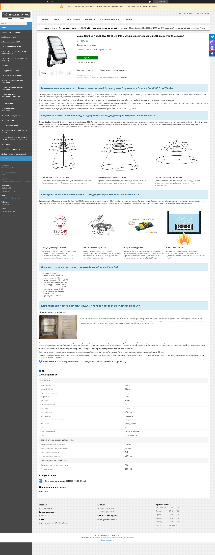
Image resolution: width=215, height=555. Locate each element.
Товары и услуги (50, 28)
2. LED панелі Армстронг (10, 37)
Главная (44, 19)
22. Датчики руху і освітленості (13, 154)
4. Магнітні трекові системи (12, 47)
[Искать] (29, 23)
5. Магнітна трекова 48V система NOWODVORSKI (14, 52)
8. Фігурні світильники (10, 70)
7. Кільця (4, 66)
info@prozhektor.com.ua (10, 198)
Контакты (90, 19)
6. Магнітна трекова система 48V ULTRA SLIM (14, 59)
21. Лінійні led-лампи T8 (10, 149)
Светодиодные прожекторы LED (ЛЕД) (74, 28)
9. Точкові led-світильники (11, 75)
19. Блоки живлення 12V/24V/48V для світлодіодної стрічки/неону (14, 138)
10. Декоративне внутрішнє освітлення (12, 81)
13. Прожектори (7, 104)
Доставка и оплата (109, 19)
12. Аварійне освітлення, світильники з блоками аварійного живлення (11, 96)
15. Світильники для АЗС (10, 115)
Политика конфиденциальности (123, 538)
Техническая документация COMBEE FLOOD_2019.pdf (65, 481)
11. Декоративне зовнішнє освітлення (12, 88)
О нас (57, 19)
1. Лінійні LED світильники (11, 32)
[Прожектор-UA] (16, 15)
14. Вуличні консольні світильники (9, 109)
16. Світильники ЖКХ (9, 120)
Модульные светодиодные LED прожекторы (109, 28)
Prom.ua (118, 535)
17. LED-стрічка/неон (9, 125)
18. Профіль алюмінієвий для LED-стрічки (14, 131)
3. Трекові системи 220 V (10, 42)
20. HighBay (5, 144)
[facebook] (40, 372)
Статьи (128, 19)
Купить (87, 57)
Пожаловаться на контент (101, 538)
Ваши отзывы (73, 19)
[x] (43, 372)
